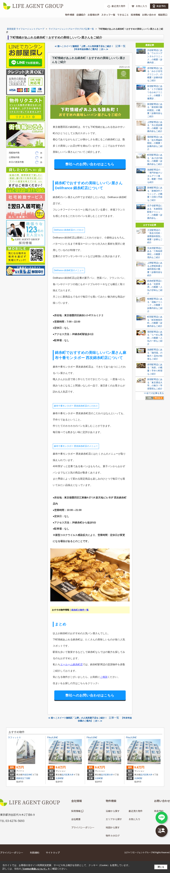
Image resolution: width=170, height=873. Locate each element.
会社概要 (76, 819)
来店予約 (158, 811)
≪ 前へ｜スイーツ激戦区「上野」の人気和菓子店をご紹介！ (84, 46)
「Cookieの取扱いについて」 (34, 869)
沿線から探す (113, 811)
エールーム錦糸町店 (71, 664)
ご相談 (104, 676)
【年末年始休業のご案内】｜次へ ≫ (90, 49)
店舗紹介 (81, 14)
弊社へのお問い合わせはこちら (90, 164)
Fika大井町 (52, 737)
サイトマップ (53, 852)
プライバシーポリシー (82, 827)
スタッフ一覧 (108, 14)
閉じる (161, 867)
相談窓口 (162, 14)
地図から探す (113, 827)
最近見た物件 (136, 811)
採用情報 (135, 14)
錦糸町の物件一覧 (80, 610)
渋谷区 (25, 774)
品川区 (65, 774)
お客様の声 (93, 14)
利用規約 (34, 852)
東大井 (71, 774)
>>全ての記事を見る (154, 393)
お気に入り (134, 819)
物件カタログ (113, 835)
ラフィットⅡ (14, 737)
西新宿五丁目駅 (23, 778)
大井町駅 (60, 778)
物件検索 (69, 14)
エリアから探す (114, 819)
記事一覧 (121, 46)
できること (123, 14)
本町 (30, 774)
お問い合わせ (149, 14)
